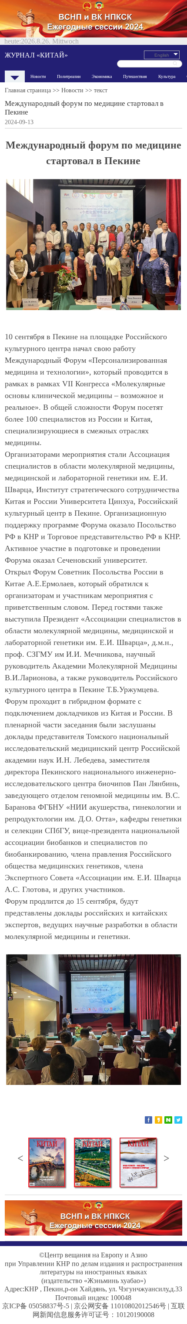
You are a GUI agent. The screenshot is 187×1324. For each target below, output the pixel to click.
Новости (38, 76)
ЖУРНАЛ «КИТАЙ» (36, 55)
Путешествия (135, 76)
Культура (166, 76)
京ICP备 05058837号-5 (35, 1306)
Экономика (102, 76)
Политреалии (68, 76)
